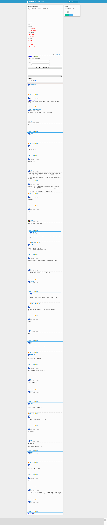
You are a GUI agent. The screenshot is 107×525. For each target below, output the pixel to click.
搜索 (77, 1)
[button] (29, 67)
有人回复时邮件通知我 (31, 80)
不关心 (68, 11)
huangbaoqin (32, 281)
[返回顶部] (105, 523)
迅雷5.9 (60, 54)
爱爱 (31, 440)
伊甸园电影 (34, 232)
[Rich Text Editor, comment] (45, 72)
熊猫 (31, 183)
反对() (34, 94)
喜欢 (68, 10)
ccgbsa (31, 464)
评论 (46, 8)
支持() (30, 94)
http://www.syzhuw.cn (31, 100)
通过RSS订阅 (79, 1)
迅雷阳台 (31, 2)
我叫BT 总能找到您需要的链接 (35, 109)
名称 (31, 60)
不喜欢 (68, 12)
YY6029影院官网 (33, 84)
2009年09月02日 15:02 (31, 8)
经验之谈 (57, 54)
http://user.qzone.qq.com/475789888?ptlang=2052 (37, 137)
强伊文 (44, 8)
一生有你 (31, 133)
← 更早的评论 (29, 513)
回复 (37, 94)
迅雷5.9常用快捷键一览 (34, 6)
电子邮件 (30, 62)
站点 (31, 64)
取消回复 (36, 56)
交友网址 (31, 244)
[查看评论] (105, 520)
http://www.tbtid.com (31, 88)
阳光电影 (31, 96)
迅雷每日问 (43, 1)
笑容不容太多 (32, 354)
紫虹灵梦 (30, 56)
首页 (39, 1)
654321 (31, 208)
